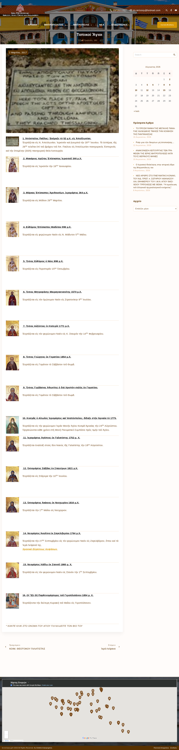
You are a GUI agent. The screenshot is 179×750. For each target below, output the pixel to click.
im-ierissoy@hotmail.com (146, 10)
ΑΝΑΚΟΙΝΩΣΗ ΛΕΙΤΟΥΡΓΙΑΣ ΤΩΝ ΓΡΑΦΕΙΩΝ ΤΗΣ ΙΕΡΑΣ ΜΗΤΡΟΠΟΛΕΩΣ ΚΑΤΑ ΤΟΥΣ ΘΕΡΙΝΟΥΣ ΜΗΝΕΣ (153, 153)
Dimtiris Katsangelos (44, 748)
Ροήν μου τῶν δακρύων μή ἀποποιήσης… (155, 142)
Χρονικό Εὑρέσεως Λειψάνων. (40, 549)
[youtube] (176, 10)
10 (136, 90)
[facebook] (171, 10)
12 (147, 90)
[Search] (174, 54)
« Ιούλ (136, 111)
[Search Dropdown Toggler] (166, 11)
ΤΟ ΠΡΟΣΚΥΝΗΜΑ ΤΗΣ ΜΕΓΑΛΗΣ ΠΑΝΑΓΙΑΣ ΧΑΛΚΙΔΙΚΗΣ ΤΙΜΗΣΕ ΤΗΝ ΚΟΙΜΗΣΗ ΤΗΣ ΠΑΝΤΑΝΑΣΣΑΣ (154, 131)
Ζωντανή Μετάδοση (167, 25)
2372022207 (120, 10)
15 (164, 90)
